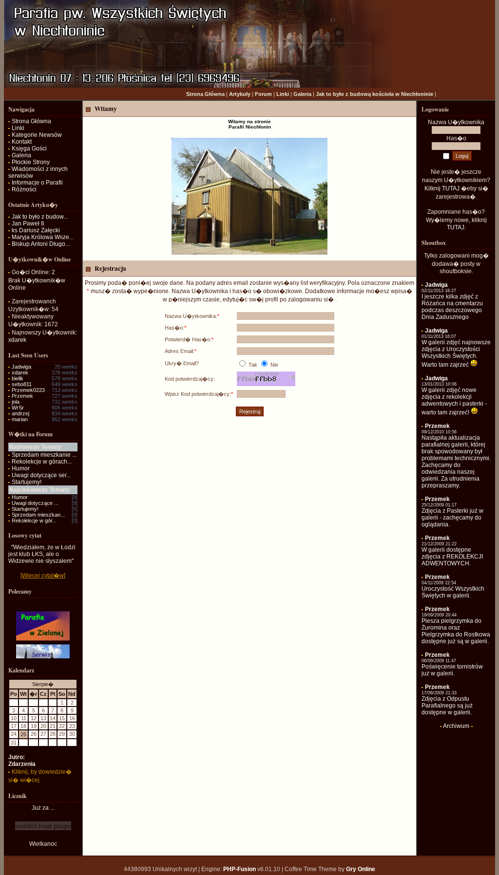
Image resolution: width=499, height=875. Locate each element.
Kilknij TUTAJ (442, 188)
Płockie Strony (31, 162)
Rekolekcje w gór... (34, 520)
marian (20, 419)
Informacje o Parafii (37, 182)
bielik (17, 378)
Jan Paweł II (28, 223)
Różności (24, 189)
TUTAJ (455, 227)
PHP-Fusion (239, 869)
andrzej (20, 413)
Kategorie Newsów (37, 134)
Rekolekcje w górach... (42, 461)
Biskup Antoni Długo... (41, 244)
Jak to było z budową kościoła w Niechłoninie (374, 94)
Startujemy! (26, 482)
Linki (282, 94)
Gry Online (360, 869)
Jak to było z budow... (40, 216)
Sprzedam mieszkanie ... (44, 454)
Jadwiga (21, 367)
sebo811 (22, 384)
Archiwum (456, 726)
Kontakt (22, 141)
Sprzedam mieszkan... (38, 515)
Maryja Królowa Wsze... (43, 237)
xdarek (17, 339)
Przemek (22, 396)
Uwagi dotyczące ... (35, 503)
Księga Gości (29, 148)
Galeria (302, 94)
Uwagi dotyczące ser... (41, 475)
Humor (21, 468)
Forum (263, 94)
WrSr (18, 407)
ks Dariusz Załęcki (36, 230)
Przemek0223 (28, 390)
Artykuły (239, 94)
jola (15, 402)
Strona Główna (205, 94)
